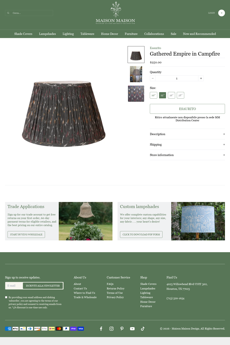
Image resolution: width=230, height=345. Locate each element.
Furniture (131, 34)
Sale (173, 34)
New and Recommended (199, 34)
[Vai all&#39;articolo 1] (136, 54)
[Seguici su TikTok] (142, 328)
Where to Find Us (84, 292)
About (77, 284)
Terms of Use (115, 292)
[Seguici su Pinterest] (121, 328)
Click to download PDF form (141, 234)
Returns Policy (115, 288)
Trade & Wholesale (85, 297)
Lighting (68, 34)
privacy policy (16, 304)
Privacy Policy (115, 297)
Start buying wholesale (26, 234)
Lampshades (47, 34)
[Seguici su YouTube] (132, 328)
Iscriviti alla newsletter (43, 285)
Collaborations (154, 34)
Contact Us (80, 288)
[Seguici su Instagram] (111, 328)
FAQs (110, 284)
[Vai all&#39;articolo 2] (136, 74)
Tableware (87, 34)
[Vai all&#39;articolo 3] (136, 93)
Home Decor (109, 34)
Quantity (155, 72)
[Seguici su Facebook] (101, 328)
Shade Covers (23, 34)
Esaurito (187, 109)
